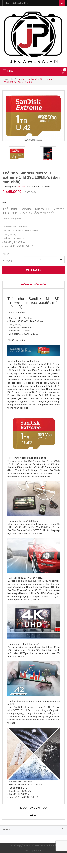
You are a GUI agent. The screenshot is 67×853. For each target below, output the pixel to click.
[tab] (33, 284)
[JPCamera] (33, 36)
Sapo (40, 850)
